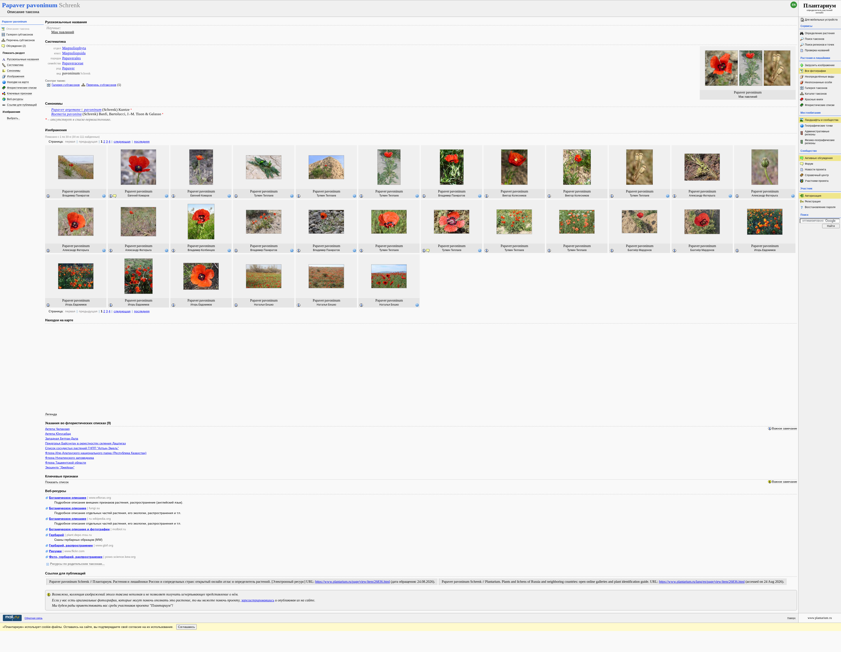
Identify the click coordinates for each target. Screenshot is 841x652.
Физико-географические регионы (820, 142)
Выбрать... (13, 118)
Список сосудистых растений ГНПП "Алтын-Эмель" (82, 448)
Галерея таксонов (816, 88)
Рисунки (55, 551)
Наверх (791, 618)
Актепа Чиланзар (57, 429)
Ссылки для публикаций (22, 104)
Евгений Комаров (138, 195)
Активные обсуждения (819, 158)
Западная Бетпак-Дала (61, 438)
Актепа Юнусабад (58, 433)
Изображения (15, 76)
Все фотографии (815, 70)
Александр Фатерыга (702, 195)
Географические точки (819, 125)
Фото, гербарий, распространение (75, 556)
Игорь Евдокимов (765, 250)
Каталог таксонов (816, 93)
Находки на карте (18, 82)
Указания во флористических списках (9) (78, 423)
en (794, 4)
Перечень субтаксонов (20, 40)
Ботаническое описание (67, 497)
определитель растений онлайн (819, 8)
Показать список (57, 482)
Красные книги (814, 99)
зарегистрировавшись (257, 600)
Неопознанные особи (818, 82)
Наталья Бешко (264, 304)
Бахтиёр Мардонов (640, 250)
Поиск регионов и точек (819, 44)
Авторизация (813, 195)
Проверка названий (817, 50)
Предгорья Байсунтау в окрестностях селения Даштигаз (85, 443)
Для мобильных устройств (821, 19)
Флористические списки (22, 87)
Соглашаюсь (186, 627)
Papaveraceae (72, 63)
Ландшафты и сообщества (821, 120)
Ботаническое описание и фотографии (79, 529)
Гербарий (56, 535)
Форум (809, 163)
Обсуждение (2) (16, 46)
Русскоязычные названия (23, 59)
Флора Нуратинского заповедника (69, 457)
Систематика (15, 65)
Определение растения (820, 33)
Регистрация (813, 201)
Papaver (68, 68)
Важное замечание (784, 428)
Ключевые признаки (19, 93)
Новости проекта (815, 169)
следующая (122, 141)
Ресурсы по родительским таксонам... (77, 563)
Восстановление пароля (820, 207)
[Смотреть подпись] (48, 196)
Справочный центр (817, 175)
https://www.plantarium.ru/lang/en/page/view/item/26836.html (702, 581)
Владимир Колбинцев (201, 250)
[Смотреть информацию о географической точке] (104, 196)
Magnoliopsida (74, 53)
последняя (142, 141)
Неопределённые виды (819, 76)
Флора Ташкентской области (65, 462)
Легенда (51, 414)
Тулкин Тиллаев (263, 195)
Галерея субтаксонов (19, 34)
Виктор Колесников (514, 195)
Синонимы (13, 70)
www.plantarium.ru (820, 618)
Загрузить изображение (820, 65)
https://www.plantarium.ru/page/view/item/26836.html (352, 581)
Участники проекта (817, 180)
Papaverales (71, 58)
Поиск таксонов (814, 39)
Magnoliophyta (74, 48)
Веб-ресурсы (15, 99)
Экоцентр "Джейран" (59, 467)
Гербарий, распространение (71, 545)
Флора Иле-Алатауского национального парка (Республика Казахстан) (96, 453)
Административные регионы (817, 133)
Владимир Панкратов (75, 195)
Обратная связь (33, 618)
